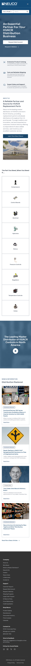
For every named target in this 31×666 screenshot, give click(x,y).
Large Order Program (8, 596)
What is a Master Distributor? (11, 567)
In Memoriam (6, 577)
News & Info (6, 570)
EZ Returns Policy (7, 599)
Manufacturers (7, 613)
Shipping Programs (8, 594)
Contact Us (6, 580)
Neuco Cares (6, 575)
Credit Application (8, 604)
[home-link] (9, 4)
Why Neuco (6, 565)
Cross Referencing (8, 601)
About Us (5, 562)
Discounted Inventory (9, 615)
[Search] (27, 11)
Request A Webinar (11, 47)
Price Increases (7, 618)
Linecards (5, 620)
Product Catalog (7, 610)
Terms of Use (20, 662)
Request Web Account (15, 42)
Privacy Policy (11, 662)
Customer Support (8, 586)
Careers (5, 572)
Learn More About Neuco (15, 136)
